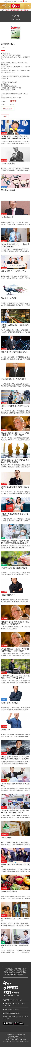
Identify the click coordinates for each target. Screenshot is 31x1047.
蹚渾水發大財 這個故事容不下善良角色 (15, 488)
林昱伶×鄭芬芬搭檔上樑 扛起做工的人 (15, 407)
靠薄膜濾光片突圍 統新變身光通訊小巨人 (15, 785)
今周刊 (18, 19)
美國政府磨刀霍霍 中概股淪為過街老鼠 (15, 866)
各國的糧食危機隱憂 (9, 892)
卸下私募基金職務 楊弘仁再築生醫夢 (15, 919)
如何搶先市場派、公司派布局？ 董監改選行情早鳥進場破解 (15, 461)
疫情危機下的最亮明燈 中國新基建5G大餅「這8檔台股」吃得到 (15, 812)
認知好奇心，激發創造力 (10, 703)
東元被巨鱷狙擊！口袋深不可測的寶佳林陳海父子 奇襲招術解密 (15, 434)
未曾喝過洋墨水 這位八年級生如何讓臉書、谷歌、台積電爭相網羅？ (15, 677)
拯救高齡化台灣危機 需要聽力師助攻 (15, 946)
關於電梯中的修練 (8, 190)
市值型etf (7, 10)
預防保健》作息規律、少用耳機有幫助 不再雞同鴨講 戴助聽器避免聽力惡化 (15, 543)
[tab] (5, 116)
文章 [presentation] (5, 116)
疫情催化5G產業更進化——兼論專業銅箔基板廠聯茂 (15, 245)
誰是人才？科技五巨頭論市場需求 (14, 352)
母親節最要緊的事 (8, 595)
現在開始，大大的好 (9, 298)
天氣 (26, 10)
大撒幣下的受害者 (8, 163)
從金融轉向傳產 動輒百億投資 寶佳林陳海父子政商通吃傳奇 (15, 623)
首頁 (12, 19)
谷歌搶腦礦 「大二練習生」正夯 (13, 271)
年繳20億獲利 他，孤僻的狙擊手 (13, 379)
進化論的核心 (6, 838)
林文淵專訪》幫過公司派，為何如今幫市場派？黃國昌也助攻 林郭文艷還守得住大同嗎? (15, 759)
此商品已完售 (7, 109)
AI (28, 10)
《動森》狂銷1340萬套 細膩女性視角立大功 (14, 515)
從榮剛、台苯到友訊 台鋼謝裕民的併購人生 (15, 326)
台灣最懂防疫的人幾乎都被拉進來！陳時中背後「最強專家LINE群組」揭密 (15, 138)
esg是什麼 (22, 10)
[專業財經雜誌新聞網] (15, 6)
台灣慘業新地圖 (7, 217)
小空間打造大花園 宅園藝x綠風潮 (14, 568)
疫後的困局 (5, 730)
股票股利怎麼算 (15, 10)
